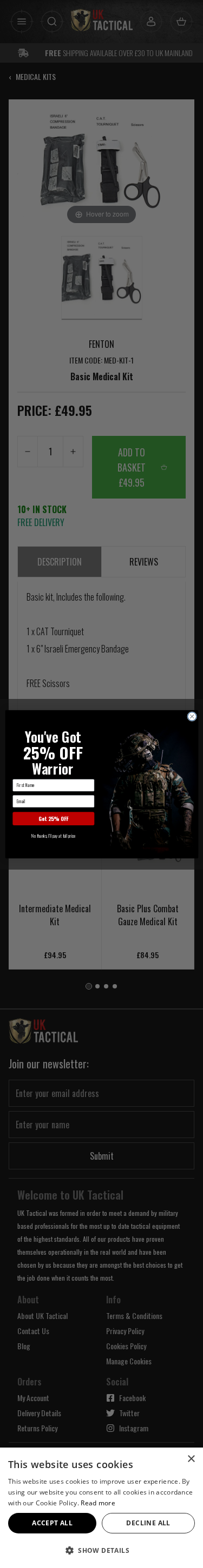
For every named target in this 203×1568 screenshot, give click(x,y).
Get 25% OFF (53, 819)
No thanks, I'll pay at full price (53, 835)
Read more (98, 1503)
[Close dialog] (191, 716)
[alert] (101, 1508)
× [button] (191, 1459)
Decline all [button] (148, 1522)
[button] (101, 1550)
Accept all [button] (52, 1522)
